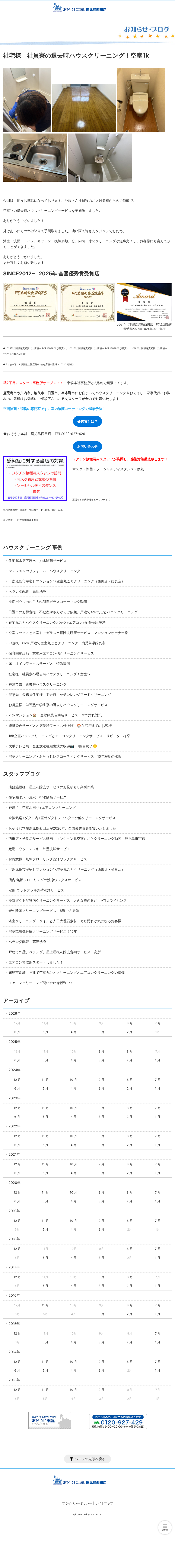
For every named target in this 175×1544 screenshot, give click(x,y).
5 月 (45, 1032)
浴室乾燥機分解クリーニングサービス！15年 (43, 931)
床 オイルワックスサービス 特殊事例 (39, 663)
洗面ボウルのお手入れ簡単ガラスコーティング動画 (48, 602)
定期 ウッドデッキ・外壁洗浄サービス (39, 849)
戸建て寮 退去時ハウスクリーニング (38, 684)
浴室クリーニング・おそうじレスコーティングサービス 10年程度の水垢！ (67, 756)
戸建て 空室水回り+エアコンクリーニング (42, 807)
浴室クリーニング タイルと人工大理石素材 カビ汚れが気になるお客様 (65, 921)
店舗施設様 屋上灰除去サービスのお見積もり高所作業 (51, 787)
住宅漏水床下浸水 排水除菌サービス (38, 560)
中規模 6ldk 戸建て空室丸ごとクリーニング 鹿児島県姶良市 (57, 643)
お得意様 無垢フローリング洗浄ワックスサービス (48, 859)
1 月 (157, 1060)
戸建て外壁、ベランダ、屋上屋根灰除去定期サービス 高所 (55, 952)
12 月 (17, 1079)
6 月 (17, 1032)
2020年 (14, 1182)
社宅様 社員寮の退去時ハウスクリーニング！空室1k (49, 674)
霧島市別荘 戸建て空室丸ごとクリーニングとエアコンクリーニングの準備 (67, 972)
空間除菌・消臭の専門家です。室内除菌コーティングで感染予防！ (54, 409)
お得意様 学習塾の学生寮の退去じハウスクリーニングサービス (58, 705)
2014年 (14, 1352)
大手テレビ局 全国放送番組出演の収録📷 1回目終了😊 (53, 746)
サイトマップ (104, 1503)
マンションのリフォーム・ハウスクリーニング (44, 571)
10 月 (73, 1079)
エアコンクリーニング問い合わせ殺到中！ (41, 983)
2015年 (14, 1323)
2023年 (14, 1098)
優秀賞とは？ (87, 421)
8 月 (130, 1023)
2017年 (14, 1267)
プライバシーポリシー (77, 1503)
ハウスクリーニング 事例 (33, 547)
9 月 (101, 1051)
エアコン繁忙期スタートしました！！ (38, 962)
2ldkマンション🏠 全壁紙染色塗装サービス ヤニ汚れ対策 (55, 715)
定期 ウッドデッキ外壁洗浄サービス (36, 890)
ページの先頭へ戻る (90, 1459)
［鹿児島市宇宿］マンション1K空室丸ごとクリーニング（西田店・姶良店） (67, 581)
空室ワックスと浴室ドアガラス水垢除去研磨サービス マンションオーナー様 (68, 633)
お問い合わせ (87, 446)
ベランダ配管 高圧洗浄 (27, 591)
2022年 (14, 1126)
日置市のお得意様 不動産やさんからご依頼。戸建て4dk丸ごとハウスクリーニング (73, 612)
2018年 (14, 1239)
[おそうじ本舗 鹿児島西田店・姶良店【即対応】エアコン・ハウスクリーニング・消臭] (87, 8)
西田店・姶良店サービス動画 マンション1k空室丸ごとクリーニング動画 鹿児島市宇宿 (77, 838)
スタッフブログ (22, 774)
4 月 (73, 1032)
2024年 (14, 1070)
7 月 (157, 1023)
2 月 (129, 1032)
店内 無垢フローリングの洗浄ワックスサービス (45, 880)
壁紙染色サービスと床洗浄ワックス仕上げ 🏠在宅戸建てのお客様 (60, 725)
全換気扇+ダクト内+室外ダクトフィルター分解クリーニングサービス (62, 818)
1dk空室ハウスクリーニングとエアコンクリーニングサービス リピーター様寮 (69, 736)
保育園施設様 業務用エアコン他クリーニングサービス (51, 653)
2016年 (14, 1295)
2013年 (14, 1380)
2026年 (14, 1013)
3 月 (101, 1032)
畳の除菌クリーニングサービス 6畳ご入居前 (44, 911)
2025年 (14, 1041)
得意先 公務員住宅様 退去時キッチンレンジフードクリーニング (60, 694)
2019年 (14, 1211)
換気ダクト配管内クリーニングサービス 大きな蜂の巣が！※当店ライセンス (68, 900)
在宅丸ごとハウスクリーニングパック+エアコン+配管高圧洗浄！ (59, 622)
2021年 (14, 1154)
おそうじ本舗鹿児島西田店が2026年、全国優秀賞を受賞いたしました (62, 828)
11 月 (45, 1079)
